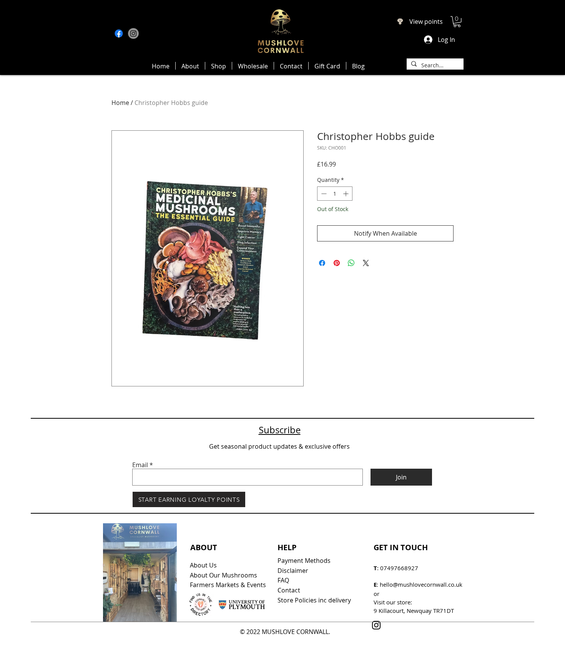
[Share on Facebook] (322, 263)
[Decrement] (323, 193)
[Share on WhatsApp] (351, 263)
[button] (457, 21)
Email (140, 465)
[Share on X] (366, 263)
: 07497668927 (396, 568)
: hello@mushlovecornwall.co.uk (418, 584)
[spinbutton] (335, 193)
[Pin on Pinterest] (336, 263)
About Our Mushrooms (223, 575)
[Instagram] (133, 33)
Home (120, 102)
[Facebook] (118, 33)
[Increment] (346, 193)
